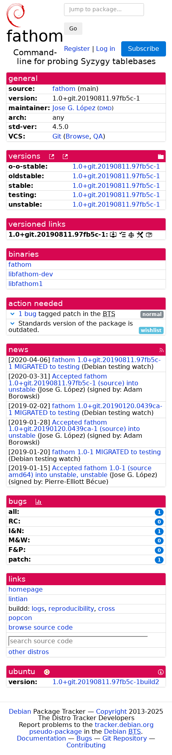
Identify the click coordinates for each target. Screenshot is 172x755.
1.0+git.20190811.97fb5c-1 (116, 166)
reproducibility (71, 608)
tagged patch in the (90, 314)
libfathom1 (25, 284)
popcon (20, 618)
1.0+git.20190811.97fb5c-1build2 (105, 682)
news (18, 349)
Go (73, 28)
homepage (25, 589)
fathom (64, 89)
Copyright (111, 711)
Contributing (86, 745)
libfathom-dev (30, 274)
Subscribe (143, 48)
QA (98, 136)
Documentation (41, 738)
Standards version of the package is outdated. (85, 327)
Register (77, 48)
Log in (105, 48)
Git (56, 136)
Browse (77, 136)
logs (38, 608)
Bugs (84, 738)
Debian (20, 711)
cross (106, 608)
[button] (12, 314)
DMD (105, 108)
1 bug (27, 314)
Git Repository (124, 738)
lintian (18, 599)
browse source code (40, 627)
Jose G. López (73, 108)
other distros (28, 652)
